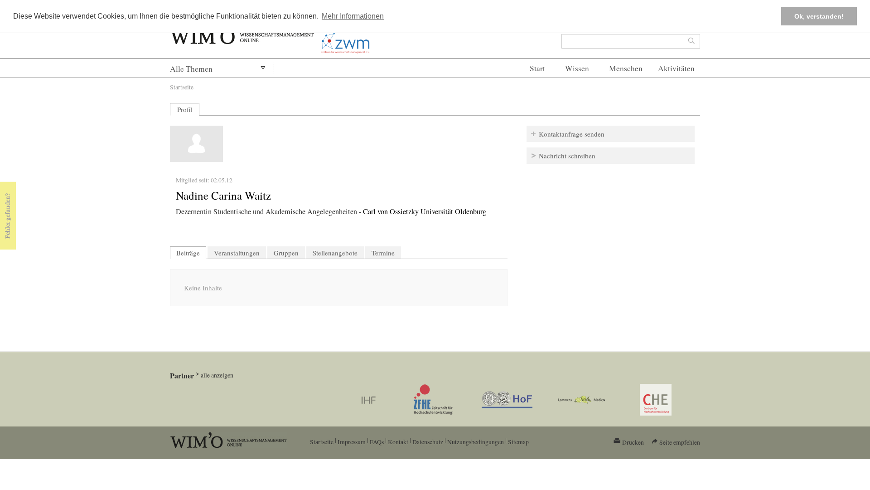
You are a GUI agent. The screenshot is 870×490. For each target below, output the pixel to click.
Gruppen (286, 252)
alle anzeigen (217, 375)
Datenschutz (427, 441)
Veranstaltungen (237, 252)
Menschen (626, 68)
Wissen (577, 68)
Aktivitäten (676, 68)
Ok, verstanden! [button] (819, 16)
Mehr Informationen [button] (353, 16)
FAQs (377, 441)
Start (537, 68)
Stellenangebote (335, 252)
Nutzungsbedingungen (475, 441)
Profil (184, 109)
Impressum (352, 441)
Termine (383, 252)
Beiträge (191, 252)
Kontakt (398, 441)
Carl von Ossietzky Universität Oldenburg (424, 211)
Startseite (181, 87)
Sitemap (518, 441)
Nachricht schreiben (567, 155)
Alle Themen (191, 69)
